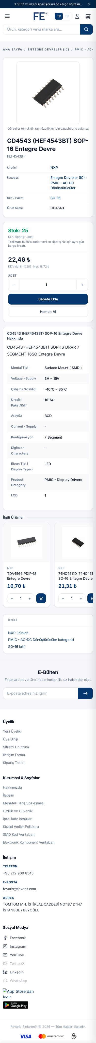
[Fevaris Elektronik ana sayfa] (40, 16)
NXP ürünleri (18, 633)
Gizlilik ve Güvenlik (18, 811)
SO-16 (55, 198)
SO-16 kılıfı (16, 646)
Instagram (18, 946)
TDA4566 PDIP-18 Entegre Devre (21, 575)
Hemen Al (48, 311)
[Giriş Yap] (77, 16)
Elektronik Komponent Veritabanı (29, 842)
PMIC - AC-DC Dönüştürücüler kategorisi (41, 640)
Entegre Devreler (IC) (67, 177)
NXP (54, 167)
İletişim (8, 795)
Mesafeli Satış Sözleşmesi (23, 803)
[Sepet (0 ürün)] (88, 16)
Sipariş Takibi (13, 763)
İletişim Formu (14, 755)
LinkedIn (17, 972)
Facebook (18, 938)
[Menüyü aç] (7, 16)
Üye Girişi (10, 739)
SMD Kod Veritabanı (19, 834)
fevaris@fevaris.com (19, 889)
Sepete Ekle (48, 299)
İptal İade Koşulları (17, 819)
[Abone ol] (85, 693)
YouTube (17, 955)
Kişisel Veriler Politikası (21, 826)
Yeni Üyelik (12, 731)
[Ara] (86, 29)
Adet (12, 275)
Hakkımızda (12, 787)
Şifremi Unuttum (16, 747)
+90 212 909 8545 (18, 873)
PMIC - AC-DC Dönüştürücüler (62, 185)
